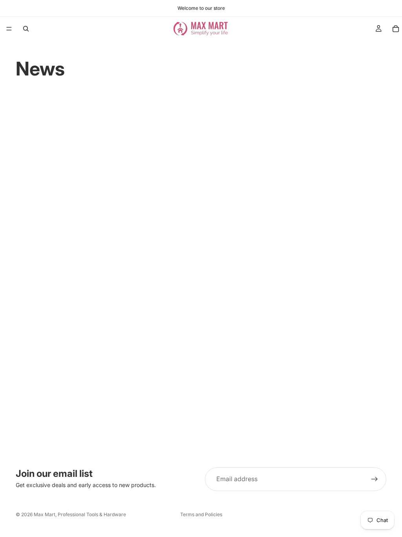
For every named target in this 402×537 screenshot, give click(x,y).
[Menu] (9, 29)
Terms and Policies (201, 514)
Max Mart (44, 514)
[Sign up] (374, 479)
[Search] (26, 28)
